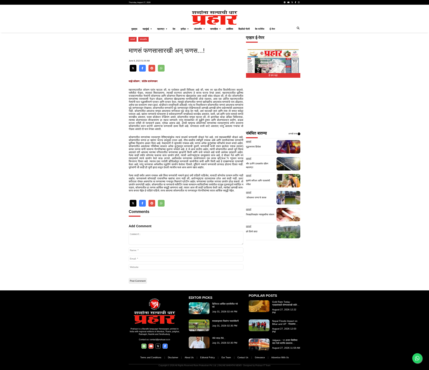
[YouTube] (288, 2)
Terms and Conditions (150, 357)
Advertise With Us (280, 357)
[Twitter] (292, 2)
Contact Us (242, 357)
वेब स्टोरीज (259, 29)
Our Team (226, 357)
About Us (189, 357)
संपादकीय (143, 39)
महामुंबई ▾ (147, 29)
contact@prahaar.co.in (160, 339)
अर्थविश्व (229, 29)
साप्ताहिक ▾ (215, 29)
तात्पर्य (132, 39)
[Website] (285, 2)
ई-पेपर (272, 29)
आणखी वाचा (293, 134)
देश (174, 29)
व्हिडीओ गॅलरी (244, 29)
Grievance (260, 357)
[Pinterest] (151, 68)
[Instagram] (299, 2)
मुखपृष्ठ (134, 29)
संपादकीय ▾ (199, 29)
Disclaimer (173, 357)
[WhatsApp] (161, 68)
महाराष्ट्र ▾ (162, 29)
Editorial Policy (207, 357)
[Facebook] (295, 2)
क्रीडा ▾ (185, 29)
